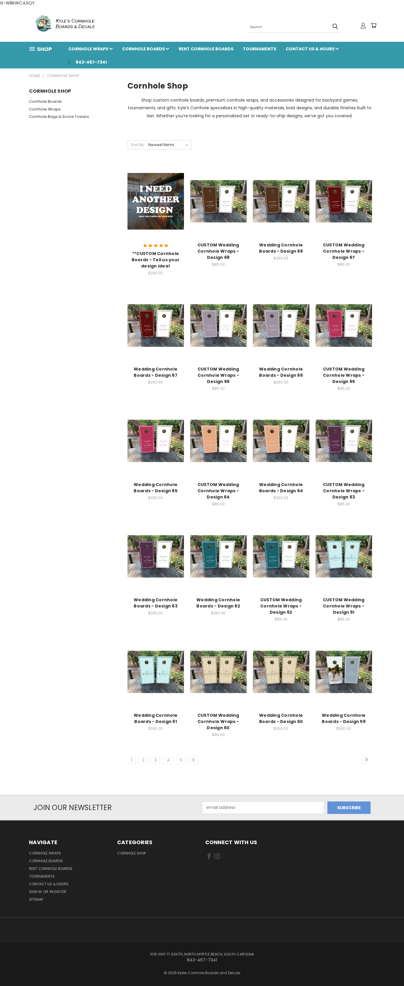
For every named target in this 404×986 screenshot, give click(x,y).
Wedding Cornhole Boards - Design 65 (155, 488)
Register (58, 891)
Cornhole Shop (131, 853)
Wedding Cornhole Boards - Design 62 (218, 603)
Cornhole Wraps (88, 49)
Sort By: (138, 145)
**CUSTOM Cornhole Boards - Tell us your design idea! (156, 260)
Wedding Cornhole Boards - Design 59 (344, 718)
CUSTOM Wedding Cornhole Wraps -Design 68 (218, 251)
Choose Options (156, 200)
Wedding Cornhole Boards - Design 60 (281, 718)
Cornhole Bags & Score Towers (59, 116)
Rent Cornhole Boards (206, 49)
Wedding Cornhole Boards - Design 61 (155, 718)
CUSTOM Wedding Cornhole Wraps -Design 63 (344, 491)
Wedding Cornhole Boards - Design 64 (281, 488)
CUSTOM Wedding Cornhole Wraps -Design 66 (218, 375)
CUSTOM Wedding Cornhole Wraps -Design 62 (281, 606)
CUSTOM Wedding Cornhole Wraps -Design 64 (218, 491)
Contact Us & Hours (310, 49)
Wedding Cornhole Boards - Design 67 (155, 372)
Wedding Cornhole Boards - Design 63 (155, 603)
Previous (388, 967)
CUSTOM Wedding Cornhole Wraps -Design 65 (344, 375)
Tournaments (259, 49)
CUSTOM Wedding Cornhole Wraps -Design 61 (344, 606)
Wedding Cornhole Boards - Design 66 (281, 372)
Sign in (36, 891)
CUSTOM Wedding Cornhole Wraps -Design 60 (218, 721)
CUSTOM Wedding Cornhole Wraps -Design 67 (344, 251)
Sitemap (36, 899)
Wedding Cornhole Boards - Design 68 (281, 248)
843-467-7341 (91, 62)
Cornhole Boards (144, 49)
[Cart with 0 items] (373, 25)
